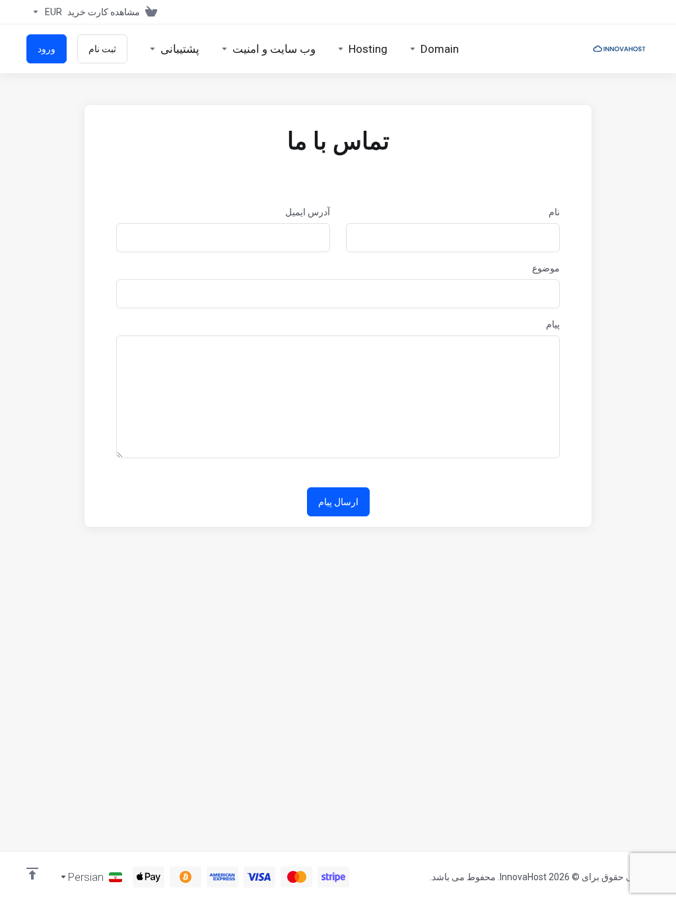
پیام (553, 324)
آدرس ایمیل (307, 212)
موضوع (546, 268)
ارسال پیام (338, 502)
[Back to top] (32, 873)
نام (554, 212)
